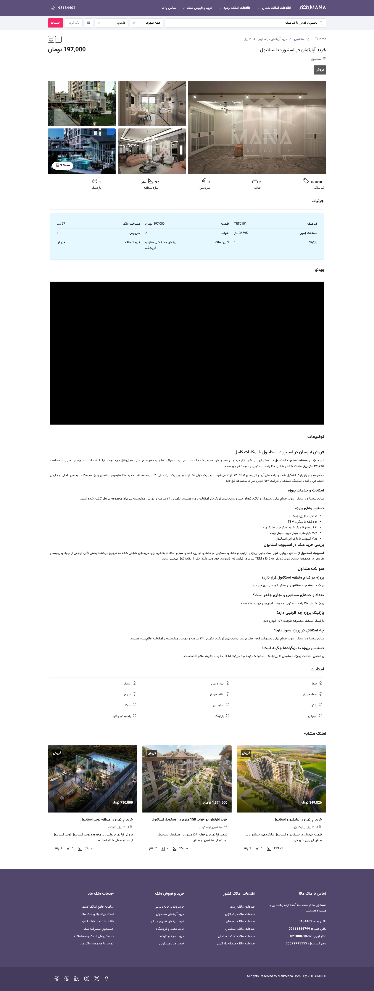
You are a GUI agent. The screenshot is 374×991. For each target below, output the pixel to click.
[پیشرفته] (88, 23)
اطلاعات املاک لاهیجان (240, 921)
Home (321, 39)
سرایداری (218, 705)
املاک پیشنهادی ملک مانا (97, 914)
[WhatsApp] (67, 979)
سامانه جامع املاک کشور (98, 906)
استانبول (299, 39)
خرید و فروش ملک (200, 8)
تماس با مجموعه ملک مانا (97, 943)
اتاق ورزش (217, 683)
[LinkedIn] (77, 979)
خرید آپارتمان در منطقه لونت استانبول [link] (107, 819)
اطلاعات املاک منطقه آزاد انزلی (236, 943)
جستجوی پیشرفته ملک (98, 928)
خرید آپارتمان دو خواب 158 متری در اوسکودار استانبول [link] (189, 819)
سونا (128, 705)
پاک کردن (74, 22)
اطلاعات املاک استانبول (240, 928)
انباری (127, 694)
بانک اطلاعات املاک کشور (97, 921)
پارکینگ (219, 716)
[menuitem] (63, 8)
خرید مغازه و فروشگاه (170, 928)
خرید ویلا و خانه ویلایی (169, 906)
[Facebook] (107, 979)
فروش (320, 69)
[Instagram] (87, 979)
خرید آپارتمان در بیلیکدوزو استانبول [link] (298, 819)
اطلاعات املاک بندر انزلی (240, 914)
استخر (127, 683)
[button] (58, 39)
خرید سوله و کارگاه (172, 936)
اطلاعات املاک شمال (276, 8)
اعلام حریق (217, 694)
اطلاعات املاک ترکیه (237, 8)
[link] (281, 778)
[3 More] (82, 151)
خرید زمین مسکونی (171, 943)
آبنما (314, 683)
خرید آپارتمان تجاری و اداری (167, 921)
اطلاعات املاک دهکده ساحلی (236, 936)
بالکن (314, 705)
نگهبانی (312, 716)
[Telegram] (57, 979)
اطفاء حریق (310, 694)
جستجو (55, 22)
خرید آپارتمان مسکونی (170, 914)
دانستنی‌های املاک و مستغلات (94, 936)
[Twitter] (97, 979)
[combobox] (146, 23)
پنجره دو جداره (122, 716)
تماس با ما (169, 8)
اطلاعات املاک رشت (242, 906)
